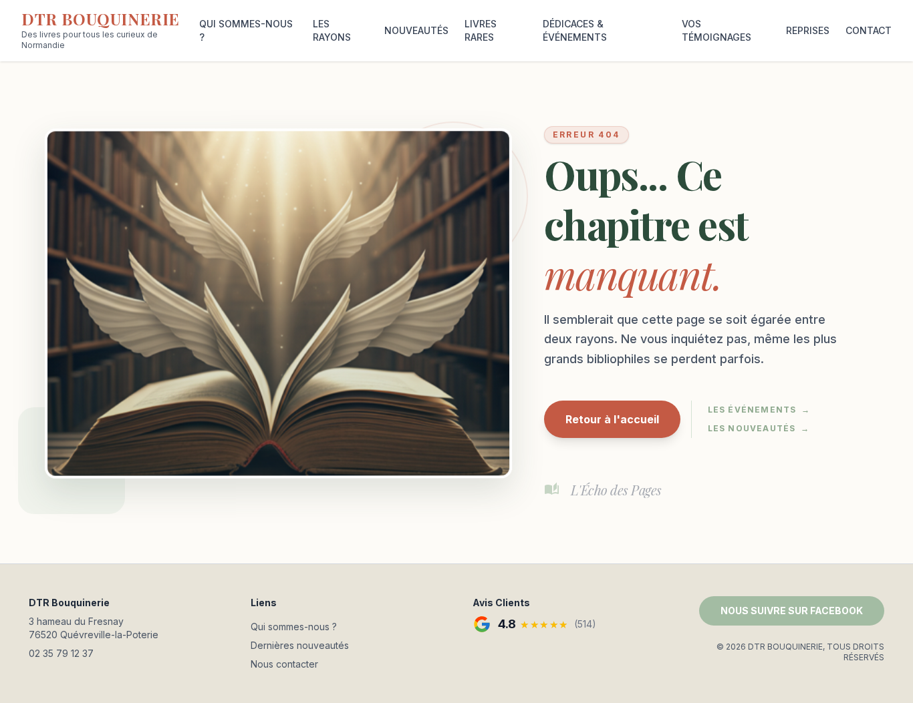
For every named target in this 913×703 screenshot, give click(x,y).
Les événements (759, 410)
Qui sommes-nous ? (294, 626)
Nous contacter (284, 664)
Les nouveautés (759, 428)
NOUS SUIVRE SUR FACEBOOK (792, 610)
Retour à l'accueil (612, 419)
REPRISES (807, 30)
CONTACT (868, 30)
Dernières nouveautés (300, 645)
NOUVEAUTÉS (416, 30)
